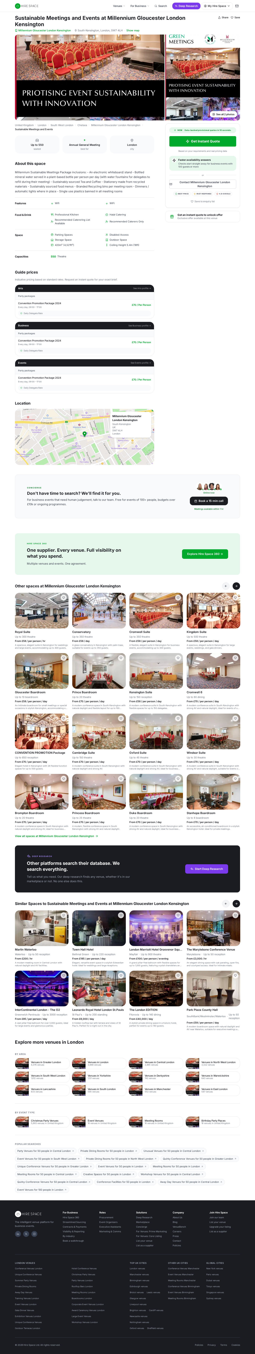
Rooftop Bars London (82, 1286)
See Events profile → (141, 362)
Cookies (235, 1345)
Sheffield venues (155, 1328)
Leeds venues (153, 1292)
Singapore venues (215, 1292)
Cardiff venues (156, 1310)
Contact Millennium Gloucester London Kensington (205, 184)
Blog (175, 1222)
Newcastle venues (138, 1316)
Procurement (106, 1217)
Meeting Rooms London (83, 1292)
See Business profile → (139, 325)
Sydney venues (213, 1298)
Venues (117, 5)
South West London (62, 125)
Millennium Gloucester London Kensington (44, 30)
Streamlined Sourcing (74, 1222)
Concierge (141, 1226)
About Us (177, 1217)
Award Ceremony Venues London (88, 1310)
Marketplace (143, 1222)
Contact (177, 1240)
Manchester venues (139, 1274)
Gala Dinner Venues (24, 1310)
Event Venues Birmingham (181, 1292)
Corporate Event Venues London (88, 1304)
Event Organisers (108, 1222)
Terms (223, 1345)
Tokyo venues (213, 1286)
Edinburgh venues (139, 1286)
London (42, 125)
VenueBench (179, 1226)
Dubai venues (213, 1280)
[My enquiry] (237, 6)
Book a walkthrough (73, 1240)
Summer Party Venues (26, 1280)
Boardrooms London (82, 1298)
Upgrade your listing (220, 1226)
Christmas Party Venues (83, 1274)
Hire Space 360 (71, 1217)
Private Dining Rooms (25, 1286)
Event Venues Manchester (181, 1274)
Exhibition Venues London (28, 1316)
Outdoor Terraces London (27, 1328)
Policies (177, 1245)
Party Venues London (82, 1280)
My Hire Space (217, 5)
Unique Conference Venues (28, 1274)
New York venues (214, 1268)
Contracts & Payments (74, 1226)
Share (225, 17)
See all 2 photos (225, 114)
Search (162, 5)
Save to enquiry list (205, 201)
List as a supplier (145, 1245)
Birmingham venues (139, 1280)
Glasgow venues (138, 1298)
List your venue (144, 1240)
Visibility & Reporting (73, 1231)
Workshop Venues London (85, 1322)
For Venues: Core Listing (149, 1236)
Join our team (216, 1217)
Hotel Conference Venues (84, 1268)
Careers (177, 1231)
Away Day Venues (23, 1292)
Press (176, 1236)
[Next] (236, 586)
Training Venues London (27, 1298)
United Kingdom (24, 125)
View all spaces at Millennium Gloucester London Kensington (54, 836)
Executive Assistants (110, 1226)
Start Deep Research (209, 869)
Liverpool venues (138, 1304)
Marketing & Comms (110, 1231)
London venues (137, 1268)
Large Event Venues (81, 1316)
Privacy (212, 1345)
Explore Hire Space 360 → (205, 554)
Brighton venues (138, 1310)
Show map (132, 30)
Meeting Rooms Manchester (182, 1280)
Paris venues (212, 1274)
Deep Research (188, 5)
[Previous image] (19, 610)
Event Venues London (26, 1304)
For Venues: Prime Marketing (151, 1231)
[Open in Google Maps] (84, 437)
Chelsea (82, 125)
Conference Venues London (28, 1268)
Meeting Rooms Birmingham (182, 1298)
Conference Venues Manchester (183, 1268)
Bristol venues (137, 1292)
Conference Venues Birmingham (184, 1286)
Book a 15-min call (211, 501)
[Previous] (226, 586)
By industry (69, 1236)
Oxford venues (137, 1328)
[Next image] (64, 610)
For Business (138, 5)
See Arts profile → (142, 288)
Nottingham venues (139, 1322)
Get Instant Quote (205, 141)
